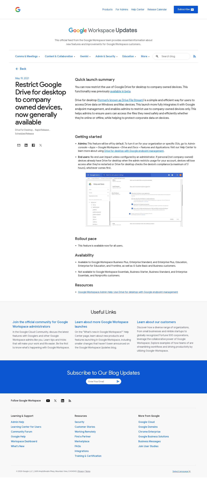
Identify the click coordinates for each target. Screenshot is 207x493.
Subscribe (186, 9)
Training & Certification (88, 456)
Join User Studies (148, 446)
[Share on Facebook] (33, 145)
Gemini (85, 56)
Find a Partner (83, 436)
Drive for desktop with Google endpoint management (134, 151)
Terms (87, 471)
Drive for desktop (24, 130)
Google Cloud (146, 422)
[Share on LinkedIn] (26, 145)
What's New (17, 446)
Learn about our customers (156, 322)
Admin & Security (106, 56)
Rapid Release (42, 130)
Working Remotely (85, 431)
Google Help (18, 436)
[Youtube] (48, 400)
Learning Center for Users (26, 426)
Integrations (82, 451)
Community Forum (21, 431)
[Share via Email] (18, 145)
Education (129, 56)
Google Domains (148, 426)
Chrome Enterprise (149, 431)
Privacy (81, 471)
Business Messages (149, 441)
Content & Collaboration (60, 56)
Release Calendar (157, 9)
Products (107, 9)
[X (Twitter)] (55, 400)
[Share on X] (40, 145)
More (145, 56)
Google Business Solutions (153, 436)
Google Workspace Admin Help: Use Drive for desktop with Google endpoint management (128, 292)
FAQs (78, 446)
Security (79, 422)
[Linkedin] (62, 400)
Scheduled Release (24, 133)
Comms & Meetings (27, 56)
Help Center (137, 9)
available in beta (120, 91)
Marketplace (82, 441)
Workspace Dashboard (24, 441)
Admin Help (17, 422)
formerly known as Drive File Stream (120, 100)
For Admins (122, 9)
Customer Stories (85, 426)
